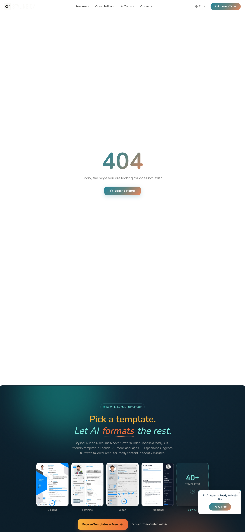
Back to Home (124, 191)
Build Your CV (223, 6)
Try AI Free (220, 507)
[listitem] (52, 487)
